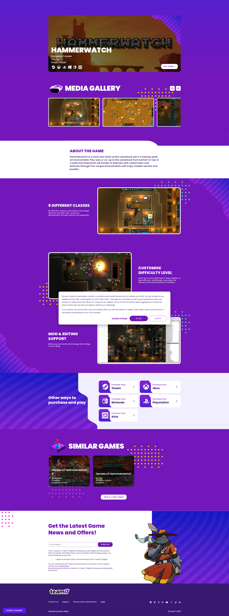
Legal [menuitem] (103, 602)
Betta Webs (63, 611)
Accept (139, 318)
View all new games (114, 497)
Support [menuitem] (65, 602)
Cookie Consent (14, 610)
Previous (172, 88)
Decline (158, 318)
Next (178, 88)
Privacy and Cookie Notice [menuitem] (85, 602)
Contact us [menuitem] (53, 602)
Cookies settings (119, 318)
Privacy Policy (102, 553)
